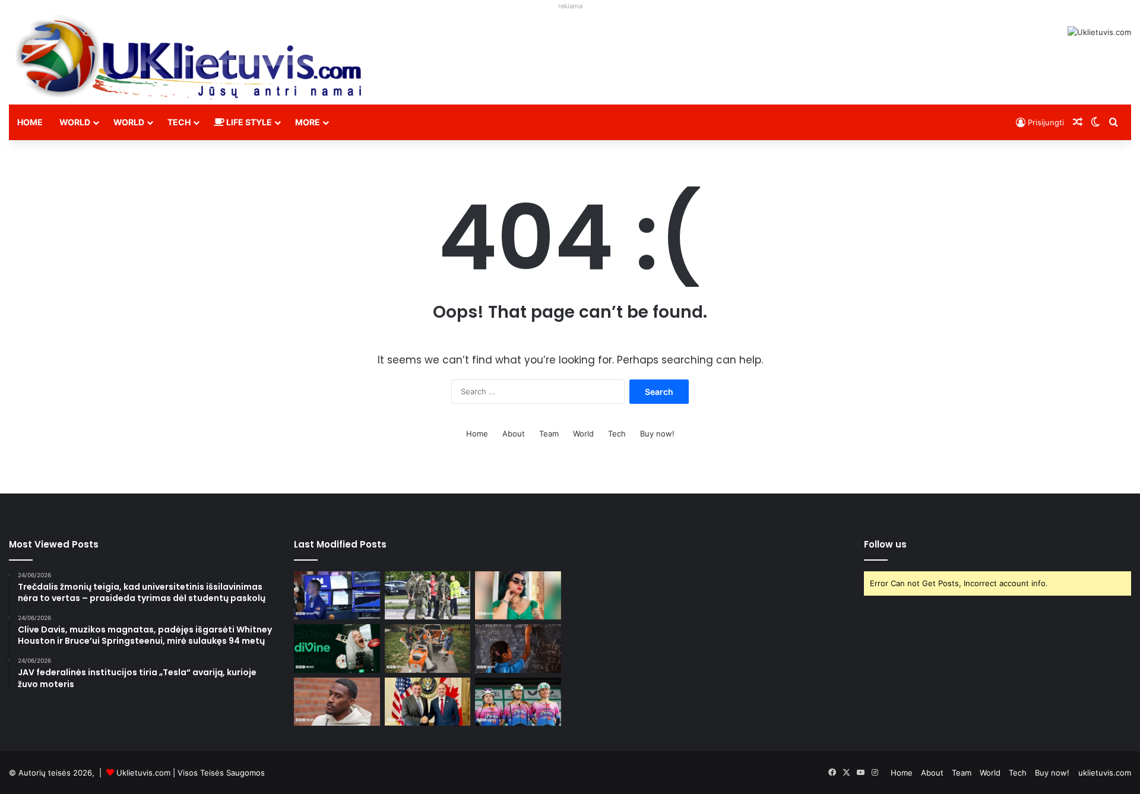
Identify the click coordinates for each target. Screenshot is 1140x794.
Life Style (248, 122)
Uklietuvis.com (143, 772)
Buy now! (657, 433)
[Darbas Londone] (190, 56)
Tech (179, 122)
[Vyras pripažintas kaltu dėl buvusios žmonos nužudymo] (518, 595)
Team (549, 433)
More (307, 122)
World (74, 122)
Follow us (885, 544)
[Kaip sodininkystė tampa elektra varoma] (428, 648)
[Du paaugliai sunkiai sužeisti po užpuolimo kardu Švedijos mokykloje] (428, 595)
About (513, 433)
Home (30, 122)
